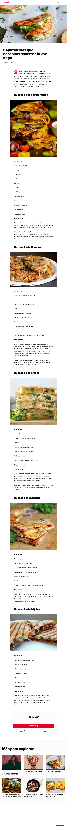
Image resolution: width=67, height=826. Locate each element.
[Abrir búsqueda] (59, 2)
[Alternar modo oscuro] (63, 2)
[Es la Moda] (6, 2)
